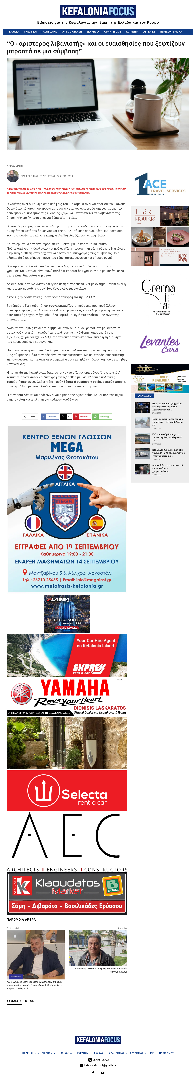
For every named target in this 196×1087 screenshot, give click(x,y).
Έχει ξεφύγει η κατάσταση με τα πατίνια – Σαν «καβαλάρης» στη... (167, 422)
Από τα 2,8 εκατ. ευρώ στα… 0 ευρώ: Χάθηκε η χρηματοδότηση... (167, 468)
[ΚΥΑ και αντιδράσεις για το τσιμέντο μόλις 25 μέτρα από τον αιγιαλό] (142, 438)
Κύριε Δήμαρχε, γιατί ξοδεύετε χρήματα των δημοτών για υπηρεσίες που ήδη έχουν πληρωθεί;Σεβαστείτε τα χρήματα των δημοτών (35, 985)
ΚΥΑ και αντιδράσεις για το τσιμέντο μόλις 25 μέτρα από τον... (167, 437)
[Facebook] (93, 1073)
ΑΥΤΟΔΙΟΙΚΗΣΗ (15, 165)
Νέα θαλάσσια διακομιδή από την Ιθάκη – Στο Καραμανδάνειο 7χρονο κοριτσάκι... (168, 453)
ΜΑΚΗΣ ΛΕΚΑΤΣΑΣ (44, 176)
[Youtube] (103, 1073)
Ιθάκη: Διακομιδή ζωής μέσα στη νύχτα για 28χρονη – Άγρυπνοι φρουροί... (167, 406)
